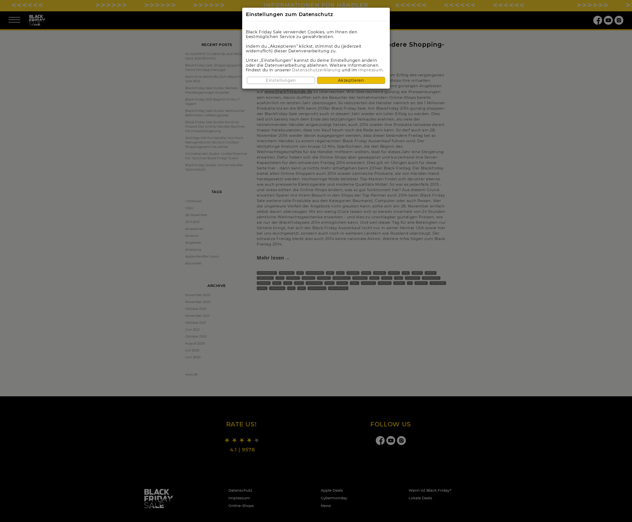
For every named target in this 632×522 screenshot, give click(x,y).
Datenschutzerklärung (316, 70)
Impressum (370, 70)
